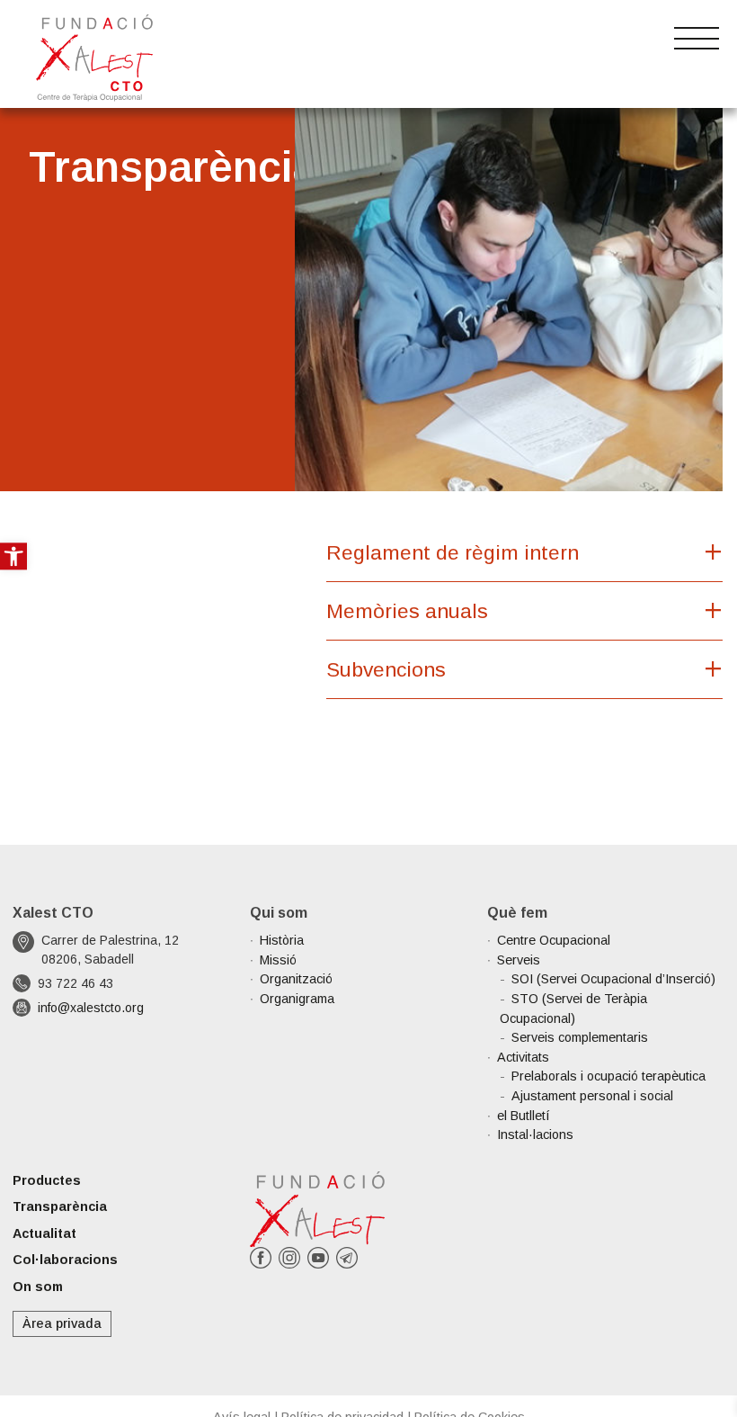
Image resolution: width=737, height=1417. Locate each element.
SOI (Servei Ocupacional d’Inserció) (613, 979)
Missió (278, 960)
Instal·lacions (535, 1134)
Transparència (60, 1206)
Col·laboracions (65, 1259)
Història (282, 940)
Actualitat (44, 1233)
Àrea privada (62, 1323)
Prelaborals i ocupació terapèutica (608, 1076)
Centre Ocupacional (553, 940)
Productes (47, 1180)
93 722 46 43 (75, 983)
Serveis (518, 960)
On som (38, 1286)
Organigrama (297, 998)
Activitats (523, 1057)
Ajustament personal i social (592, 1096)
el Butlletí (523, 1115)
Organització (296, 979)
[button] (13, 556)
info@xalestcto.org (91, 1007)
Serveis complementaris (579, 1037)
